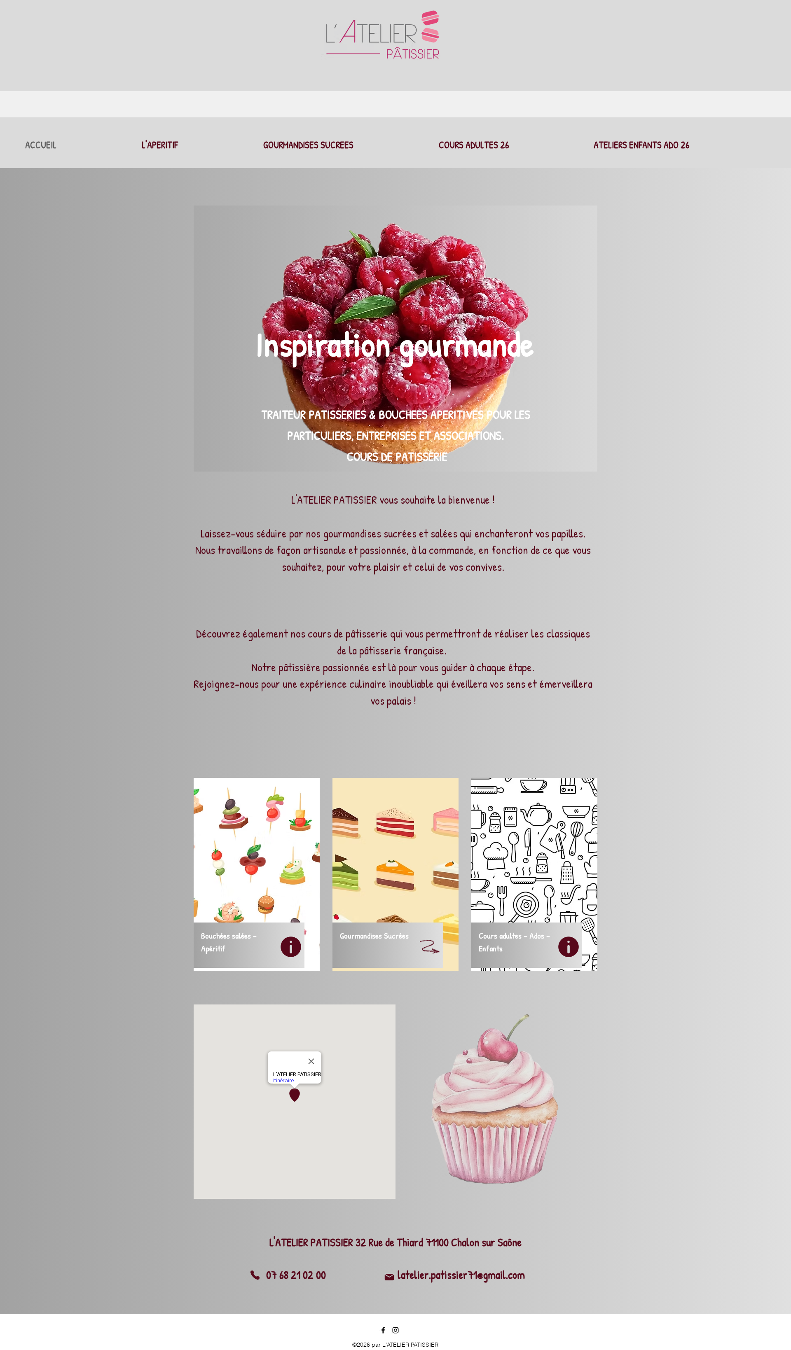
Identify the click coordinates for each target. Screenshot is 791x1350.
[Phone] (255, 1275)
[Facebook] (383, 1330)
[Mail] (389, 1277)
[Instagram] (395, 1330)
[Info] (290, 947)
